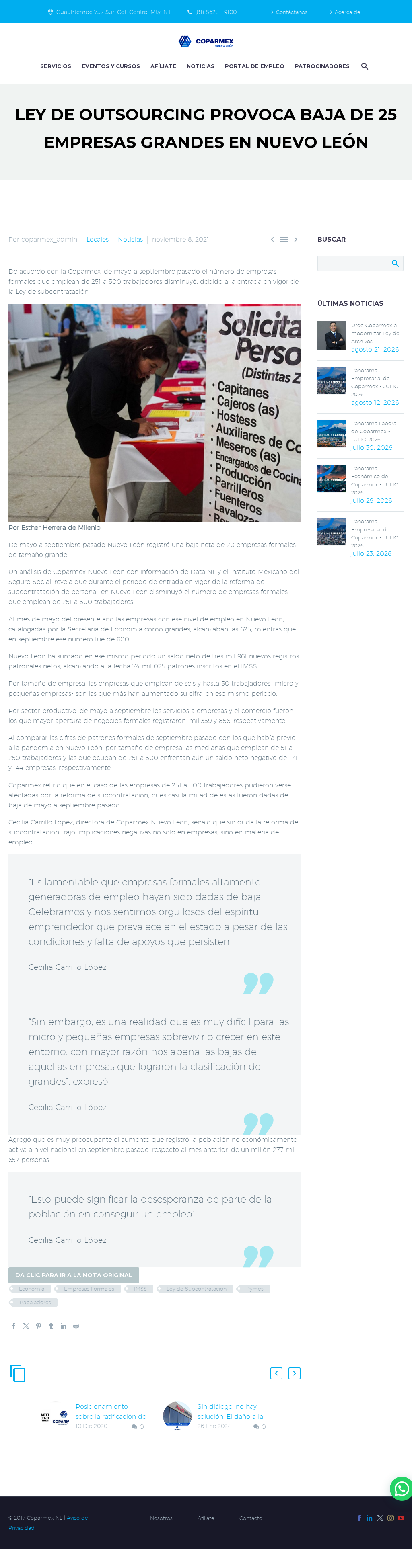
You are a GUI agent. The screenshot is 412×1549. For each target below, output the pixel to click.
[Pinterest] (38, 1326)
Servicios (55, 66)
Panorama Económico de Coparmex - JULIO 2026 (375, 480)
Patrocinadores (322, 66)
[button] (276, 1373)
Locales (98, 239)
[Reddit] (76, 1326)
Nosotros (161, 1518)
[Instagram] (390, 1518)
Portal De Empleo (254, 66)
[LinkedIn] (63, 1326)
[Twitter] (26, 1326)
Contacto (250, 1518)
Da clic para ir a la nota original (73, 1275)
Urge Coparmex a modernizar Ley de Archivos (375, 333)
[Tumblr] (51, 1326)
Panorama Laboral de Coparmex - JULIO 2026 (374, 431)
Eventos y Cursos (111, 66)
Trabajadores (35, 1302)
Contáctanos (291, 12)
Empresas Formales (89, 1288)
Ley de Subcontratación (197, 1288)
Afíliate (163, 66)
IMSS (140, 1288)
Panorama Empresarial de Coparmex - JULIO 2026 (375, 382)
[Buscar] (364, 66)
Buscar (395, 263)
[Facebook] (13, 1326)
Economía (31, 1288)
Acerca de (347, 12)
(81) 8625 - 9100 (216, 12)
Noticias (200, 66)
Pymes (255, 1288)
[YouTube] (401, 1518)
